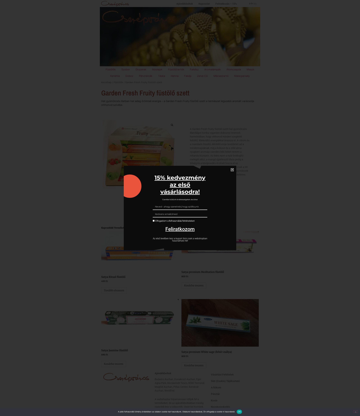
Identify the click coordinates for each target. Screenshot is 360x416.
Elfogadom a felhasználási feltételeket (175, 221)
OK (239, 412)
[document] (180, 208)
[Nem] (355, 411)
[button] (232, 170)
